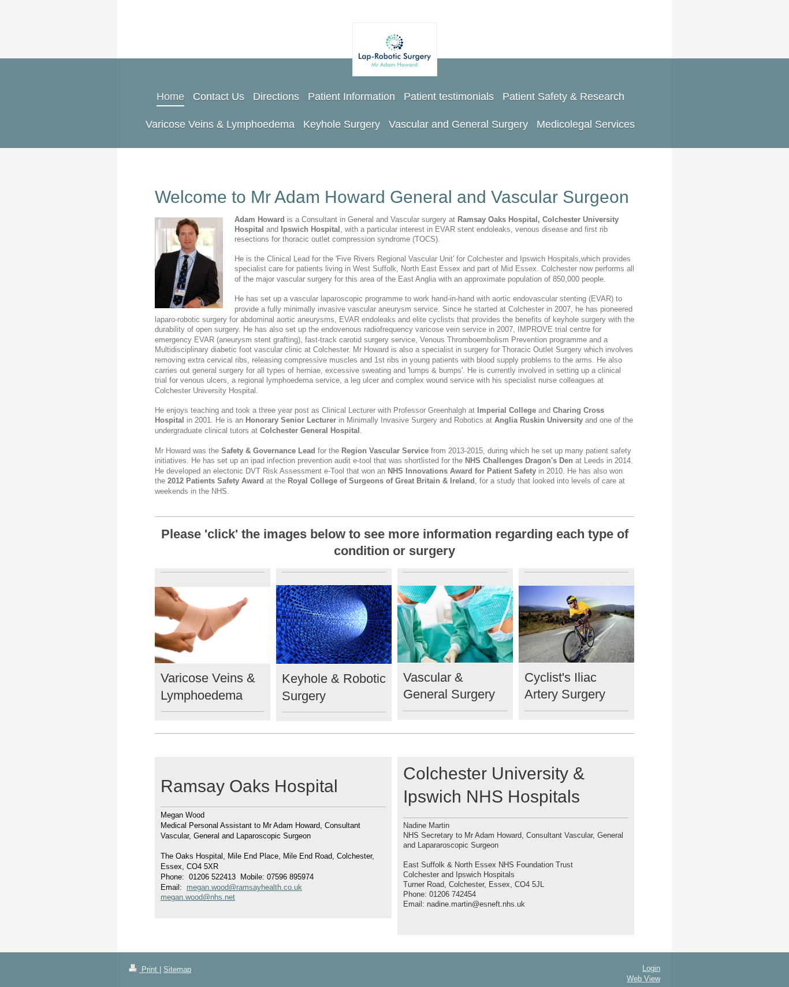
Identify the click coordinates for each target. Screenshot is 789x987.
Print (149, 970)
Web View (643, 979)
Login (651, 968)
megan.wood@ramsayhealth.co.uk (244, 888)
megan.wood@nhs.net (198, 897)
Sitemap (177, 970)
